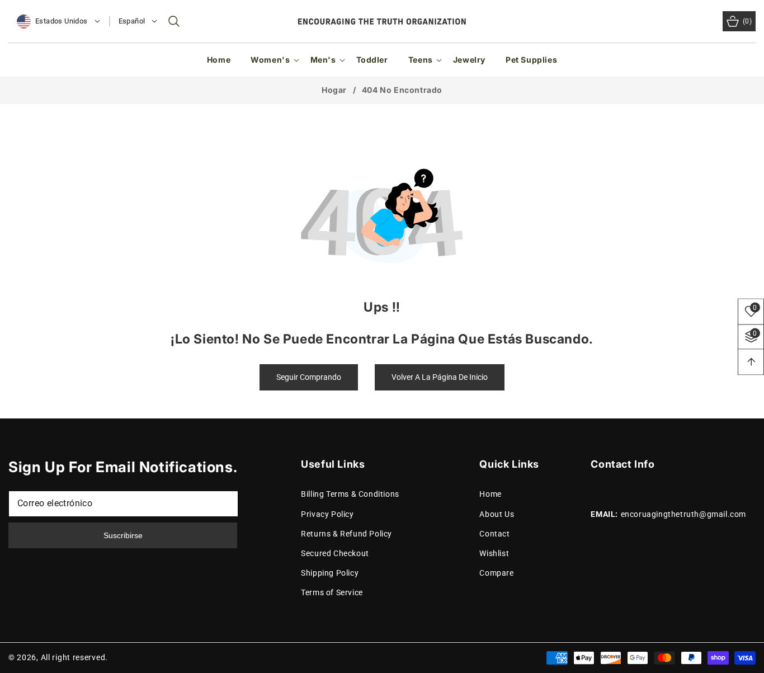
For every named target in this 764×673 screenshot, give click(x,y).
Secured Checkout (335, 553)
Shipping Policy (330, 573)
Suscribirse (123, 535)
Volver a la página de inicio (440, 377)
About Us (496, 514)
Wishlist (494, 553)
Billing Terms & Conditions (350, 494)
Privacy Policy (327, 514)
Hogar (334, 90)
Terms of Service (332, 593)
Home (490, 494)
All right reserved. (74, 657)
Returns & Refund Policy (346, 533)
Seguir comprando (308, 377)
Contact (494, 533)
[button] (174, 21)
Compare (496, 573)
